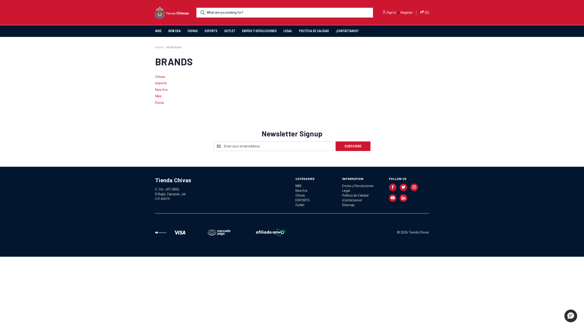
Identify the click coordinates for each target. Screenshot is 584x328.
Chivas (193, 31)
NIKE (158, 31)
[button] (570, 316)
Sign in (391, 12)
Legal (288, 31)
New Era (174, 31)
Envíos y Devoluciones (259, 31)
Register (407, 12)
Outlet (229, 31)
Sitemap (348, 205)
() (426, 12)
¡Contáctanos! (347, 31)
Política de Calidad (314, 31)
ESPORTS (211, 31)
